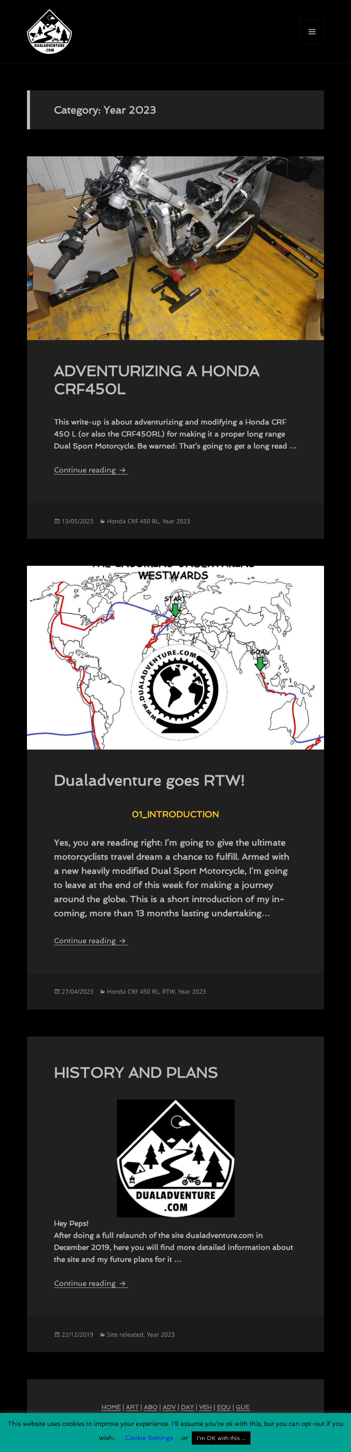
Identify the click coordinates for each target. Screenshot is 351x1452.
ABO (151, 1407)
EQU (224, 1407)
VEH (205, 1407)
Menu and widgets (312, 43)
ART (132, 1407)
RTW (168, 991)
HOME (111, 1407)
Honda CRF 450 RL (133, 521)
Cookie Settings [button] (149, 1438)
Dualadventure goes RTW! (149, 780)
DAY (187, 1407)
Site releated (125, 1334)
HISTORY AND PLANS (136, 1072)
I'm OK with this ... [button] (221, 1438)
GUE (243, 1407)
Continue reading (91, 470)
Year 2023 (176, 521)
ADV (169, 1407)
